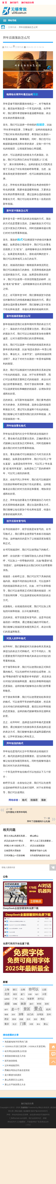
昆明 (47, 1003)
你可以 (34, 989)
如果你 (6, 999)
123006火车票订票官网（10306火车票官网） (26, 1046)
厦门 (22, 994)
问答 (31, 1024)
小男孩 (28, 1124)
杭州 (48, 1009)
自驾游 (40, 1014)
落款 (35, 94)
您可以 (41, 998)
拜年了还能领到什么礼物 (38, 821)
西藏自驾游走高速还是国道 (17, 1070)
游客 (21, 1014)
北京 (7, 994)
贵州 (28, 1019)
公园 (44, 989)
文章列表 (12, 27)
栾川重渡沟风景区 (13, 1074)
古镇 (30, 994)
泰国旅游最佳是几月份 (15, 1055)
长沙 (14, 1024)
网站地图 (18, 1111)
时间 (39, 1003)
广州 (15, 998)
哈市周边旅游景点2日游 (16, 1051)
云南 (23, 989)
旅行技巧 (14, 2)
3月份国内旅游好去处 (40, 855)
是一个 (15, 1009)
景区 (26, 1008)
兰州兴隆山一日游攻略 (14, 855)
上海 (6, 989)
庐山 (22, 999)
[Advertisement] (28, 1156)
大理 (44, 994)
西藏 (21, 1019)
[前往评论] (52, 1054)
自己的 (30, 1014)
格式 (20, 239)
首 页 (4, 2)
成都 (7, 1003)
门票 (23, 1023)
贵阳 (35, 1019)
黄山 (46, 1023)
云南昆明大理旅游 (12, 850)
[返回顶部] (52, 1061)
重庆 (6, 1023)
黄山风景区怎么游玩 (14, 1079)
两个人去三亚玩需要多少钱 (42, 840)
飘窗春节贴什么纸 (38, 850)
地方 (37, 994)
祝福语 (40, 124)
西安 (6, 1018)
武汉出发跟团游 (37, 845)
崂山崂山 (34, 835)
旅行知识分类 (27, 2)
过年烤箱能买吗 (12, 1065)
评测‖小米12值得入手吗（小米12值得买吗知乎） (16, 845)
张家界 (30, 998)
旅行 (31, 1003)
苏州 (49, 1014)
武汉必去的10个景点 (13, 840)
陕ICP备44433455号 (39, 1111)
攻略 (15, 1003)
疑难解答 (27, 1111)
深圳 (13, 1014)
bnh (10, 47)
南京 (15, 994)
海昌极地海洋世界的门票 (16, 1041)
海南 (6, 1014)
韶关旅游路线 (11, 1060)
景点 (38, 1008)
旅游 (23, 1003)
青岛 (38, 1024)
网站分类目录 (43, 1107)
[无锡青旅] (28, 11)
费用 (43, 1019)
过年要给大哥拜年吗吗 (16, 811)
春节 (6, 1009)
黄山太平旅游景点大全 (15, 1084)
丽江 (15, 989)
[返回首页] (52, 1046)
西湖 (14, 1019)
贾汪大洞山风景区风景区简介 (16, 835)
